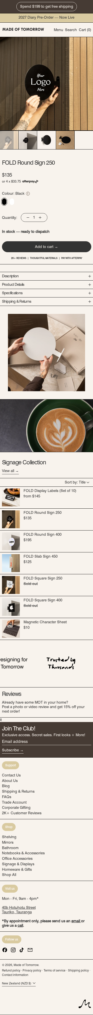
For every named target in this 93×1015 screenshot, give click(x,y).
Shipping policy (78, 970)
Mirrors (7, 842)
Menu (58, 30)
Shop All (9, 874)
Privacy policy (32, 970)
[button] (71, 30)
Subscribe (10, 750)
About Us (10, 780)
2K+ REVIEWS (18, 258)
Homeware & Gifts (17, 869)
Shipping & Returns (18, 791)
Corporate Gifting (16, 807)
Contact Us (11, 775)
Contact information (15, 975)
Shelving (9, 837)
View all (8, 471)
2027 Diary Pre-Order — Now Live (46, 17)
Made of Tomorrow (26, 965)
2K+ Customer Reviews (21, 813)
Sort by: (75, 482)
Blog (6, 786)
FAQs (6, 797)
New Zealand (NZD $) (17, 983)
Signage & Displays (18, 864)
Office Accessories (17, 858)
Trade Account (14, 802)
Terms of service (54, 970)
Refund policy (11, 970)
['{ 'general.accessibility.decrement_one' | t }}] (28, 217)
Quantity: (9, 217)
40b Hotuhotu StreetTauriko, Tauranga (19, 909)
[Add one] (40, 217)
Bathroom (10, 848)
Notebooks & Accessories (23, 853)
